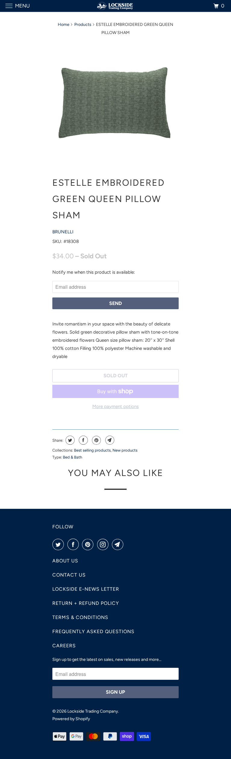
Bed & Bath (72, 457)
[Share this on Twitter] (69, 440)
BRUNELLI (62, 232)
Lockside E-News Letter (85, 589)
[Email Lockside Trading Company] (119, 544)
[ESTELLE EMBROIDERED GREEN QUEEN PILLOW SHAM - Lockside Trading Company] (115, 102)
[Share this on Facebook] (82, 440)
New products (124, 450)
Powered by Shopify (71, 718)
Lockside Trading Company (92, 711)
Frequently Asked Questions (93, 631)
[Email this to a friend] (109, 440)
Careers (64, 646)
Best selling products (92, 450)
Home (63, 24)
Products (82, 24)
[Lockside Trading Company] (115, 6)
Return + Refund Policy (85, 603)
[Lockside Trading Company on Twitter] (59, 544)
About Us (65, 561)
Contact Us (69, 575)
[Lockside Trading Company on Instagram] (104, 544)
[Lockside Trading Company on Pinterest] (89, 544)
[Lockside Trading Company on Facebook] (74, 544)
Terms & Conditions (80, 617)
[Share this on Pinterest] (96, 440)
